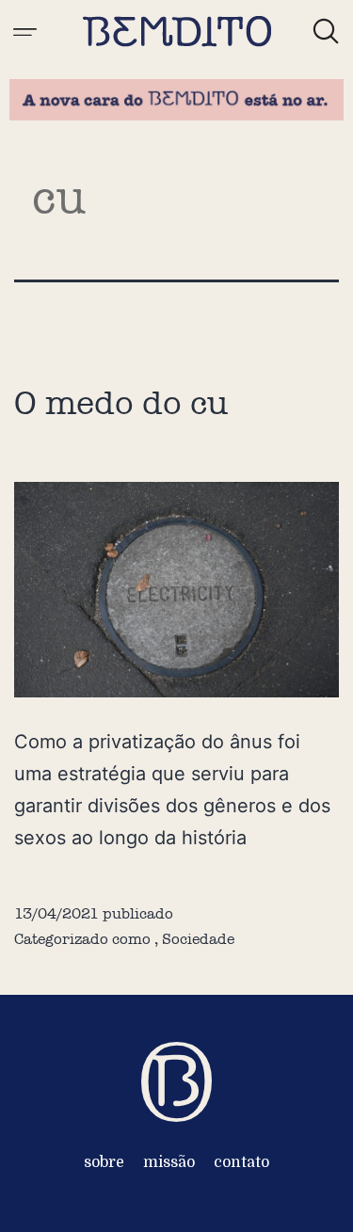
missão (169, 1162)
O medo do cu (121, 403)
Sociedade (198, 939)
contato (241, 1162)
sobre (104, 1162)
